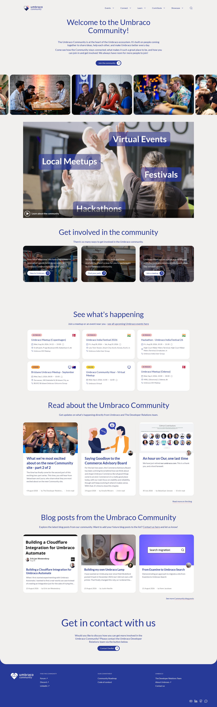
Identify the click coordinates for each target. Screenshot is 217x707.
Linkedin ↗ (44, 686)
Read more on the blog (182, 501)
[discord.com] (205, 702)
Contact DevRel (107, 648)
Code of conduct (105, 682)
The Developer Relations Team (168, 678)
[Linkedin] (195, 702)
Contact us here (151, 526)
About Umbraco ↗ (163, 682)
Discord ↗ (44, 682)
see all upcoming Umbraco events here (128, 323)
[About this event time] (63, 344)
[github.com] (200, 702)
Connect (124, 8)
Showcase (175, 8)
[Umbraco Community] (33, 8)
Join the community (106, 63)
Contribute (157, 8)
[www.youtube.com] (190, 702)
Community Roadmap (107, 678)
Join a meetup (152, 273)
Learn (140, 8)
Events (108, 8)
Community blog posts (184, 598)
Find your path (94, 273)
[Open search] (191, 8)
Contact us (160, 686)
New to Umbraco (37, 273)
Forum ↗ (44, 678)
